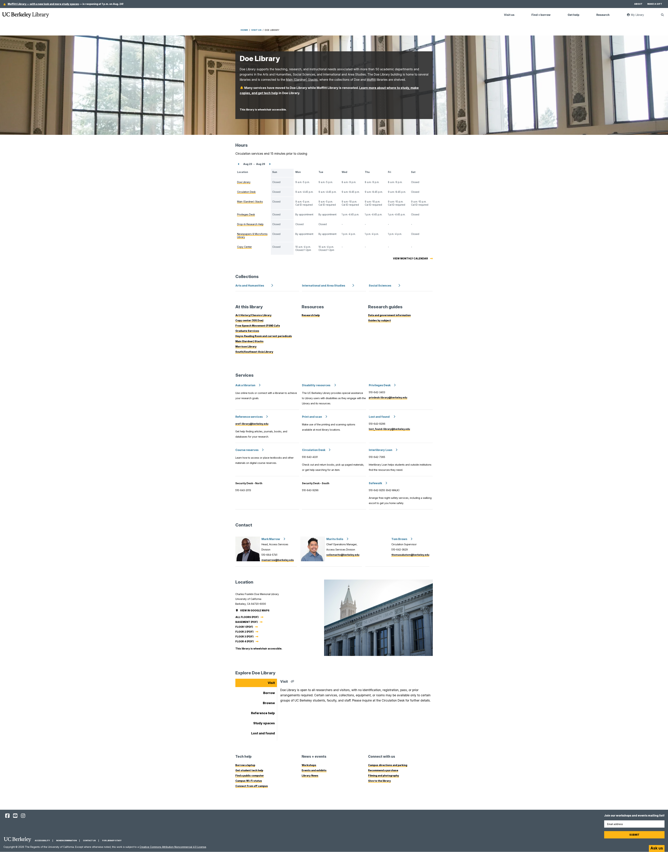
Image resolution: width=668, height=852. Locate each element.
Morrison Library (246, 346)
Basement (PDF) (246, 621)
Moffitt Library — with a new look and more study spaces (43, 3)
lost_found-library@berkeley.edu (389, 428)
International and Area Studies (323, 285)
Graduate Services (247, 330)
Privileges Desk (380, 385)
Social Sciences (380, 285)
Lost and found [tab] (263, 733)
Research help (311, 315)
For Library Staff (112, 840)
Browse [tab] (269, 703)
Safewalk (375, 483)
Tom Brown (399, 539)
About (638, 4)
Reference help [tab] (263, 713)
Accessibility (42, 840)
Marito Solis (334, 539)
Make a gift (654, 4)
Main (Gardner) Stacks (302, 79)
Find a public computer (249, 775)
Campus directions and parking (387, 765)
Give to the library (379, 780)
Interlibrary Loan (380, 450)
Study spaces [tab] (264, 723)
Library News (310, 775)
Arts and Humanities (249, 285)
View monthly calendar (410, 258)
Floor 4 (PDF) (244, 641)
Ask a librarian (245, 385)
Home (244, 30)
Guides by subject (379, 320)
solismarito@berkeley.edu (342, 554)
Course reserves (247, 450)
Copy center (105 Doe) (249, 320)
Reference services (249, 416)
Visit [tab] (271, 683)
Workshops (309, 765)
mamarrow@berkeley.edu (277, 559)
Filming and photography (383, 775)
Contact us (89, 840)
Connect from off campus (251, 785)
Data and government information (389, 315)
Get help (573, 15)
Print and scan (312, 416)
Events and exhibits (314, 770)
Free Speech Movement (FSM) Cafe (257, 325)
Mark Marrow (270, 539)
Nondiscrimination (66, 840)
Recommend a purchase (383, 770)
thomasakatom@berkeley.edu (410, 554)
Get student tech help (249, 770)
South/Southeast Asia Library (254, 351)
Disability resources (316, 385)
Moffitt (371, 79)
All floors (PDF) (247, 617)
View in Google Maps (255, 610)
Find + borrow (541, 15)
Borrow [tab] (269, 693)
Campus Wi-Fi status (248, 780)
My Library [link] (639, 16)
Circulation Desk (313, 450)
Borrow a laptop (245, 765)
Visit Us (256, 30)
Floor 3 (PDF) (244, 636)
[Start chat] (657, 848)
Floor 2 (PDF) (244, 631)
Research (603, 15)
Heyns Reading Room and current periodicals (263, 336)
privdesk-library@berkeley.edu (388, 397)
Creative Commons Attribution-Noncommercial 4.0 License (173, 846)
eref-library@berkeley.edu (251, 423)
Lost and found (379, 416)
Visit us (509, 15)
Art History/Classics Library (253, 315)
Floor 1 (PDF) (244, 626)
